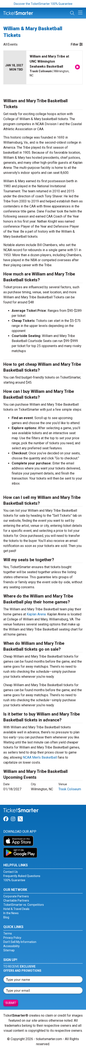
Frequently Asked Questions (21, 876)
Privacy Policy (12, 937)
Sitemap (9, 950)
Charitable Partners (16, 900)
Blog (6, 917)
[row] (43, 67)
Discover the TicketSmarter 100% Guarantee (43, 3)
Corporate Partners (16, 896)
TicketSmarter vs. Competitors (23, 904)
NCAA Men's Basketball (40, 757)
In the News (11, 913)
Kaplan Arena (36, 614)
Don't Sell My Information (19, 942)
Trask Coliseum (69, 789)
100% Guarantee (14, 880)
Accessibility (11, 946)
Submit (10, 1003)
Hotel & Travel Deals (16, 909)
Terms (7, 933)
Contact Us (10, 871)
